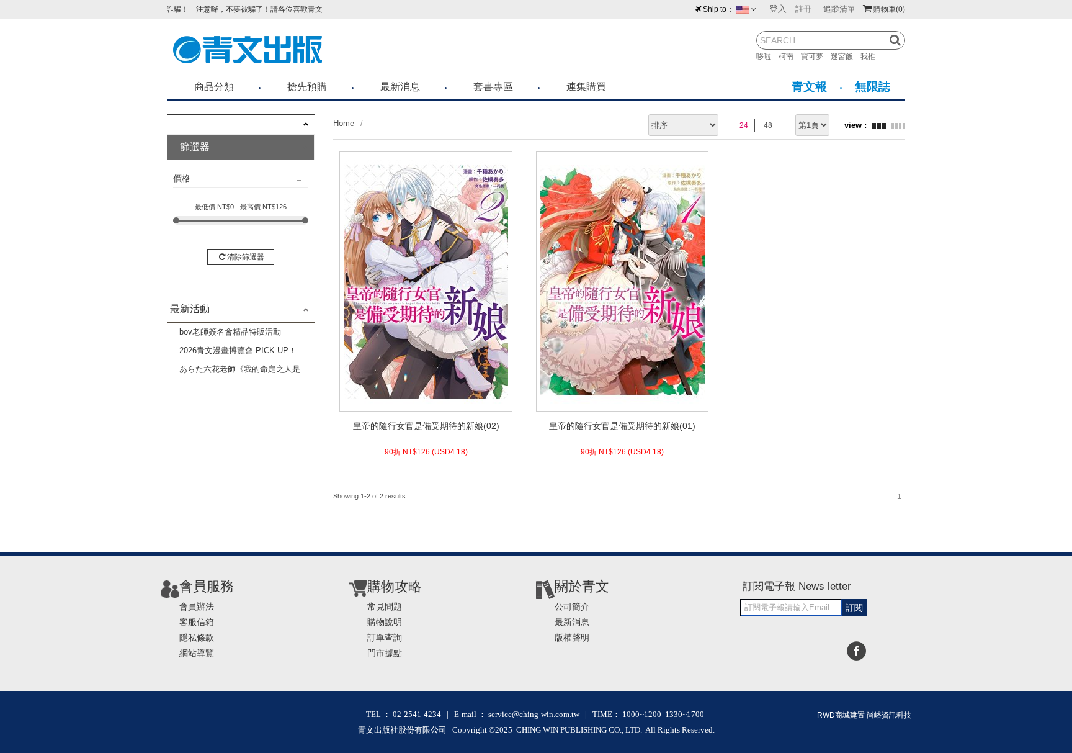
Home (343, 123)
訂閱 (854, 608)
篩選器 (195, 147)
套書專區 (493, 86)
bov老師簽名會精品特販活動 (230, 331)
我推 (871, 56)
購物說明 (384, 622)
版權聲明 (572, 638)
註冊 (803, 9)
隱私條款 (196, 638)
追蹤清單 (839, 9)
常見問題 (384, 606)
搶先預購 (307, 86)
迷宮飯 (845, 56)
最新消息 (400, 86)
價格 (181, 178)
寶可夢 (816, 56)
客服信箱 (196, 622)
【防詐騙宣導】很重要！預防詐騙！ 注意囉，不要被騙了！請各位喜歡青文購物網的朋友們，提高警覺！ (215, 9)
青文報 (809, 86)
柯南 (790, 56)
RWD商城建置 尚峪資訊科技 (864, 715)
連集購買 (586, 86)
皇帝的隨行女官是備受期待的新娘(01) (622, 426)
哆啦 (767, 56)
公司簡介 (572, 606)
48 (768, 125)
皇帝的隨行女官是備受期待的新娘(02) (426, 426)
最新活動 (190, 309)
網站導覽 (196, 653)
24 (743, 125)
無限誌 (872, 86)
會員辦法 (196, 606)
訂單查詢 (384, 638)
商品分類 (214, 86)
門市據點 (384, 653)
